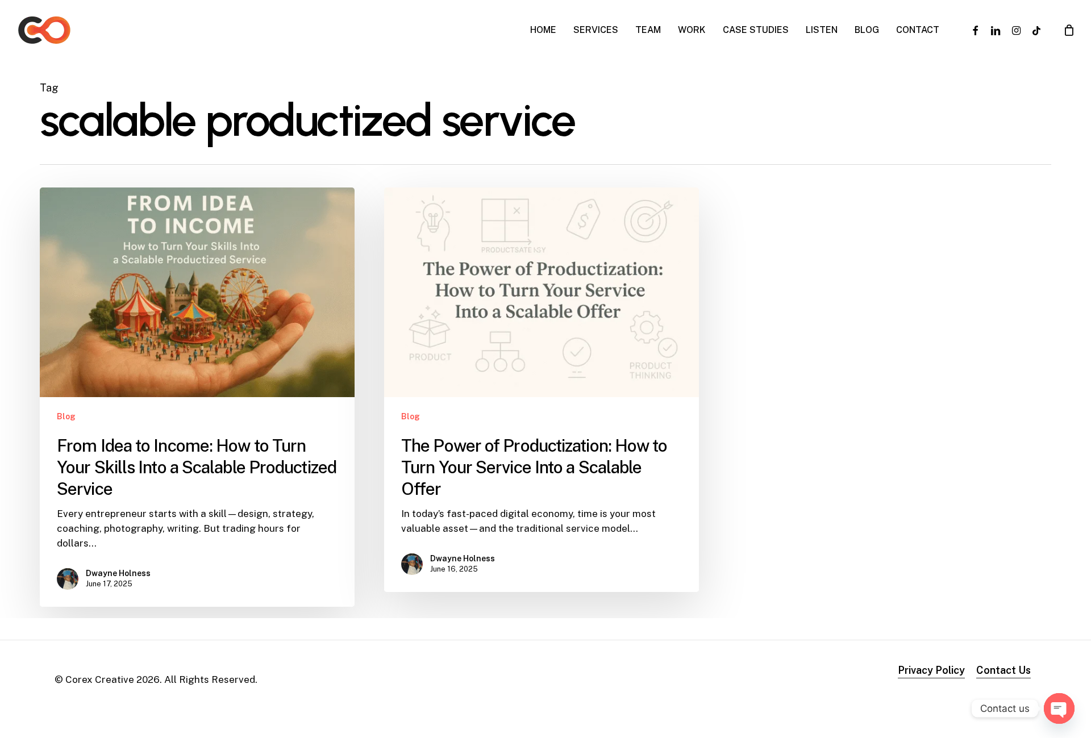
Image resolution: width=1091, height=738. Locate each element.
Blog (66, 416)
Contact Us (1003, 670)
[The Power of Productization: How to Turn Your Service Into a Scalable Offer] (541, 389)
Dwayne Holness (118, 573)
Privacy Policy (931, 670)
